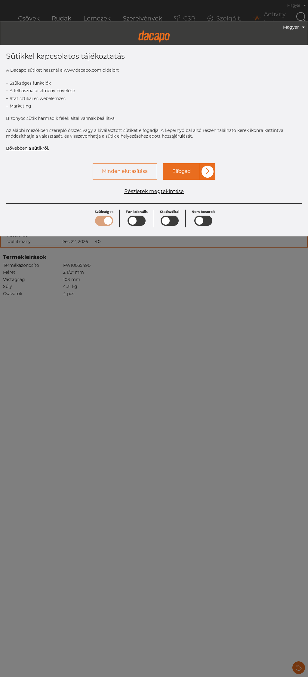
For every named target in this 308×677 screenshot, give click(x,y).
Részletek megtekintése (154, 191)
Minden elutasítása (125, 171)
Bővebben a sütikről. (27, 148)
